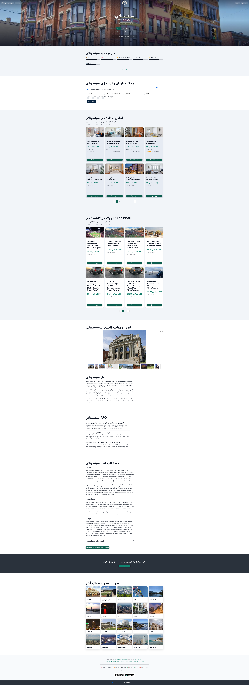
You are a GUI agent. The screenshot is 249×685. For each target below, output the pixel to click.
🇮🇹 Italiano (129, 667)
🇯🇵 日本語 (146, 667)
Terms (142, 661)
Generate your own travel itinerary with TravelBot (97, 547)
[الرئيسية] (124, 3)
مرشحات (126, 28)
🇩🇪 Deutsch (123, 667)
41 (132, 201)
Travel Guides (128, 661)
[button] (161, 332)
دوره (120, 28)
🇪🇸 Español (116, 667)
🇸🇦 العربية (136, 667)
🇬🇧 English (103, 667)
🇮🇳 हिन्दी (128, 669)
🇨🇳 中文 (141, 667)
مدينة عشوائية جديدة (124, 565)
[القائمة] (2, 3)
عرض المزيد (124, 69)
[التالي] (135, 201)
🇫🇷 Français (109, 667)
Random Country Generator (117, 661)
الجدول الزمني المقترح (95, 541)
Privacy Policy (137, 661)
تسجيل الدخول (244, 3)
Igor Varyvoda (118, 659)
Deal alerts (107, 661)
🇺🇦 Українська (122, 669)
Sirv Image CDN (138, 659)
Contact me (124, 659)
